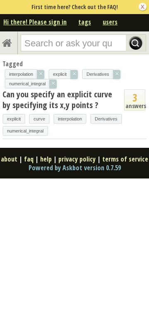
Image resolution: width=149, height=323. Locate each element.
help (46, 159)
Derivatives (106, 118)
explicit (14, 118)
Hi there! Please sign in (35, 22)
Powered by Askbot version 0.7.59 (75, 167)
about (9, 159)
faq (29, 159)
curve (39, 118)
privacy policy (77, 159)
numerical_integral (25, 130)
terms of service (125, 159)
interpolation (70, 118)
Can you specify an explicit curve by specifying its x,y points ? (57, 100)
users (110, 22)
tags (84, 22)
